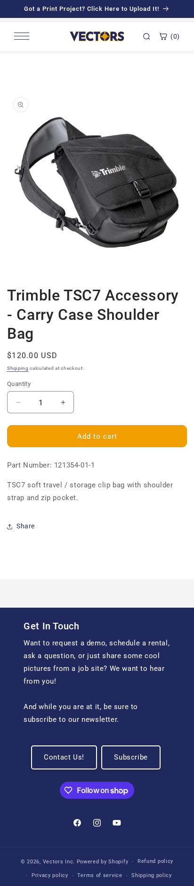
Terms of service (99, 875)
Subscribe (130, 757)
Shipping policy (151, 875)
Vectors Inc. (60, 862)
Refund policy (155, 861)
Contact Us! (64, 757)
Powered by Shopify (103, 862)
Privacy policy (50, 875)
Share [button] (25, 526)
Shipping (18, 368)
